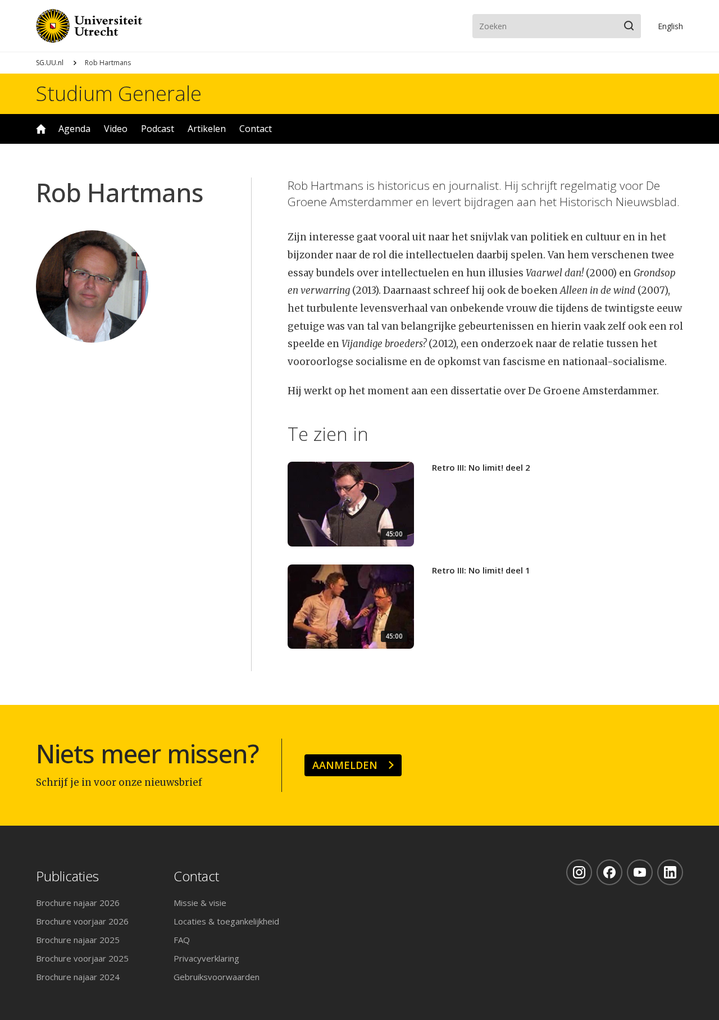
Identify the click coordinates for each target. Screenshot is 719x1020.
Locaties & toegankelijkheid (226, 921)
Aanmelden (344, 765)
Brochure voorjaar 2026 (82, 921)
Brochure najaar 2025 (78, 939)
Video (116, 128)
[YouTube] (640, 872)
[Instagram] (579, 872)
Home (41, 129)
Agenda (74, 128)
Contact (255, 128)
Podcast (157, 128)
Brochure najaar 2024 (78, 976)
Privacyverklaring (206, 958)
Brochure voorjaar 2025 (82, 958)
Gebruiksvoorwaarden (217, 976)
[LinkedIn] (670, 872)
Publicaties (67, 876)
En (670, 26)
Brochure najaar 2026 (78, 902)
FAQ (182, 939)
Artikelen (207, 128)
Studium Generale (119, 94)
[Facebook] (609, 872)
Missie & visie (200, 902)
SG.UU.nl (49, 62)
